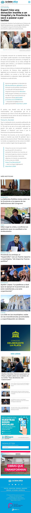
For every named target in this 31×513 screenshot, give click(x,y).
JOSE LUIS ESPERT (8, 49)
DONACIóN (14, 49)
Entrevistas (22, 490)
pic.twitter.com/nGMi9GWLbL (13, 99)
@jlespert (20, 85)
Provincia (18, 488)
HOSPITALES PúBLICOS (21, 49)
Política (6, 488)
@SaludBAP (18, 97)
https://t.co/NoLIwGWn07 (12, 162)
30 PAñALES (28, 50)
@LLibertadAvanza (10, 85)
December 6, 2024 (10, 166)
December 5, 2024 (21, 103)
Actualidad (15, 490)
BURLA (24, 50)
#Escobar (22, 91)
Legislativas (12, 488)
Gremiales (8, 490)
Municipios (24, 488)
